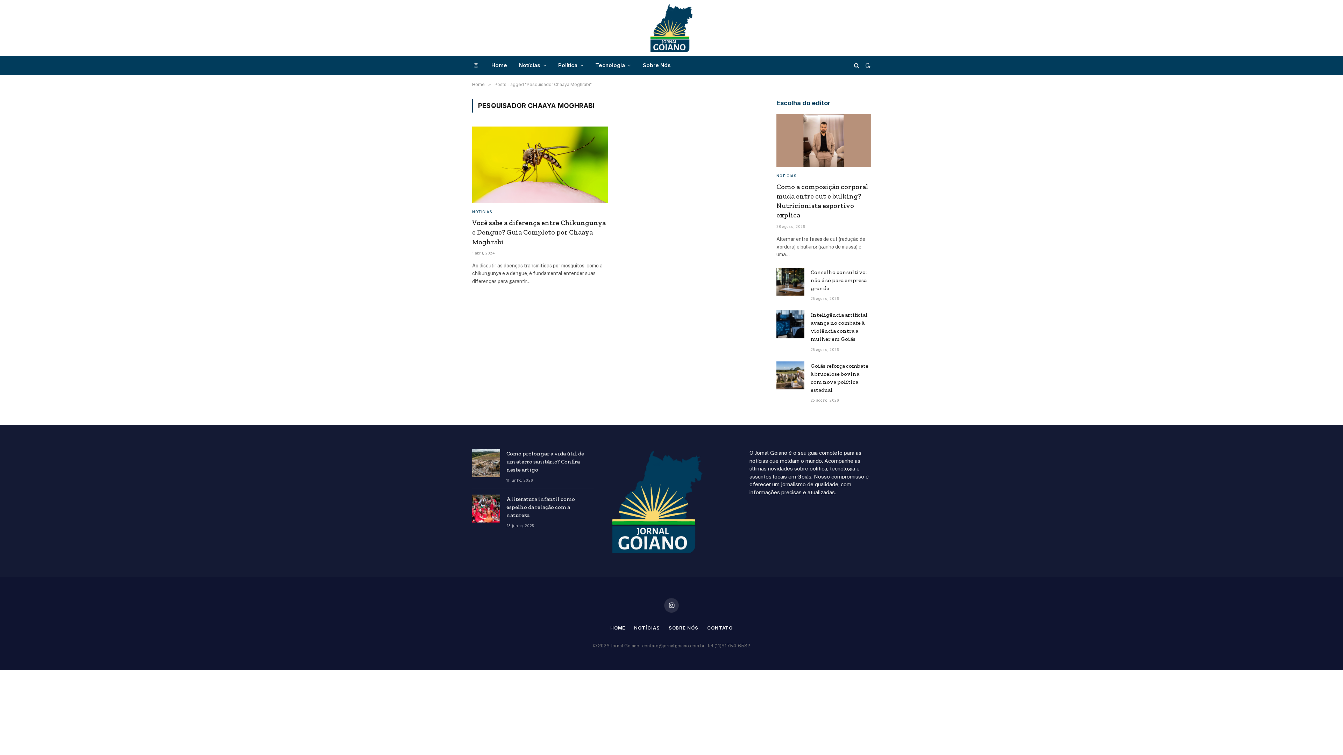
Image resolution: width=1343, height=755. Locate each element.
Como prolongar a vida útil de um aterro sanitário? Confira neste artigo (545, 461)
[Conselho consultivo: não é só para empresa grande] (790, 282)
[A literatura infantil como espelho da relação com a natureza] (486, 509)
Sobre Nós (657, 65)
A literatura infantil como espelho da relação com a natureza (540, 507)
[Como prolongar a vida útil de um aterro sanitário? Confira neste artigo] (486, 463)
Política (567, 65)
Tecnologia (610, 65)
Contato (720, 628)
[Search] (857, 65)
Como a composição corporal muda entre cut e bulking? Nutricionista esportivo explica (822, 201)
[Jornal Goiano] (671, 28)
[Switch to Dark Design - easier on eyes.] (867, 65)
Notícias (529, 65)
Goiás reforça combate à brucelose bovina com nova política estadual (839, 377)
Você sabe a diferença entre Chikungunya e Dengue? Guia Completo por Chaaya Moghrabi (539, 232)
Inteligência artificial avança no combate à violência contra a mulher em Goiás (839, 326)
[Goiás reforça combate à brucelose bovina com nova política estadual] (790, 375)
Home (499, 65)
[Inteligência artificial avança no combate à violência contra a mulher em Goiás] (790, 324)
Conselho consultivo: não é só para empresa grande (839, 280)
